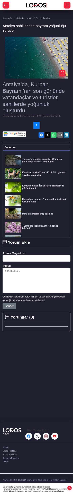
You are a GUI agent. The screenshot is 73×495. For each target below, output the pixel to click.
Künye (5, 447)
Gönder (9, 306)
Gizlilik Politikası (10, 454)
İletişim (6, 461)
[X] (37, 436)
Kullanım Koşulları (11, 458)
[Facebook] (28, 436)
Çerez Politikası (10, 451)
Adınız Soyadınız (14, 253)
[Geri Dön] (6, 5)
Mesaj (7, 266)
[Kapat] (70, 488)
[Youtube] (54, 436)
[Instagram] (46, 436)
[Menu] (67, 5)
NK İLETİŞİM (20, 480)
